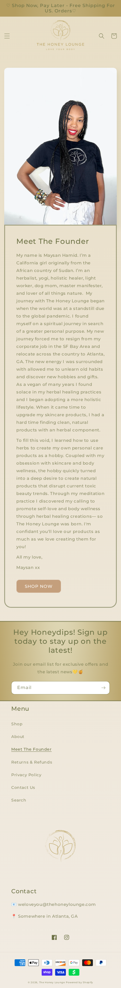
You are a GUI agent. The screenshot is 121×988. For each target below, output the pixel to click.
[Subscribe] (103, 687)
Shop (17, 723)
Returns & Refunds (31, 762)
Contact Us (23, 787)
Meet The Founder (31, 749)
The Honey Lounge (52, 982)
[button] (7, 36)
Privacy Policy (26, 774)
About (17, 736)
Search (18, 800)
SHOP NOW (39, 586)
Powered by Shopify (79, 982)
